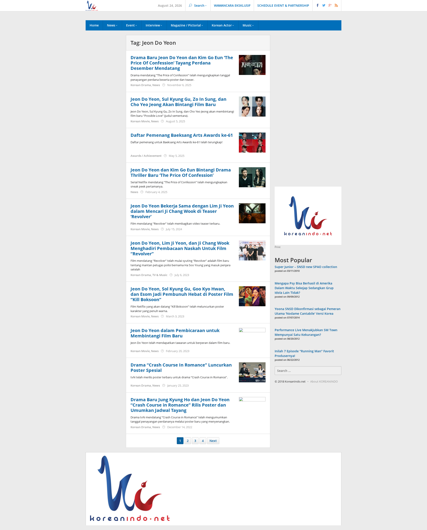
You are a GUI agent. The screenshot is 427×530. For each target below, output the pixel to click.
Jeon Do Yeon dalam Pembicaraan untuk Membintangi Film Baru (175, 333)
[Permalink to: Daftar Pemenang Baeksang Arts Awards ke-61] (252, 142)
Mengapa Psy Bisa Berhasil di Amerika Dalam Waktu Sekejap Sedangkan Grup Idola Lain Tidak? (304, 288)
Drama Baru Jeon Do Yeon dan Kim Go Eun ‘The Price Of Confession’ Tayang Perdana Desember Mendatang (182, 62)
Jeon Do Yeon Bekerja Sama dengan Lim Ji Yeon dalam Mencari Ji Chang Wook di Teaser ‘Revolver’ (182, 211)
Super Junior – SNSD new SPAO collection (306, 267)
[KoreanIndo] (92, 5)
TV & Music (159, 275)
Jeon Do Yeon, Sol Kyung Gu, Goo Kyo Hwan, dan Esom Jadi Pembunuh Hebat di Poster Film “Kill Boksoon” (182, 294)
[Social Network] (327, 5)
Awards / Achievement (146, 156)
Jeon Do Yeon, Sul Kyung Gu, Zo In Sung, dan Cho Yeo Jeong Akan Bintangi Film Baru (178, 101)
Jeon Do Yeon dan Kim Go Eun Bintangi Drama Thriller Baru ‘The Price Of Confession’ (181, 172)
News (156, 85)
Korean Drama (141, 85)
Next (213, 441)
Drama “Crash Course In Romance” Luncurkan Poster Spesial (181, 367)
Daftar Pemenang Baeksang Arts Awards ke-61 (182, 135)
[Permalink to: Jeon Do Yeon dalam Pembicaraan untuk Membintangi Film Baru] (252, 337)
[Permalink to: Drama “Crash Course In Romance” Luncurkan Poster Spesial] (252, 372)
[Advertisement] (103, 111)
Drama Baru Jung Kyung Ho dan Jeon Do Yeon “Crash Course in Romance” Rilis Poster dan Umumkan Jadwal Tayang (180, 405)
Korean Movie (140, 121)
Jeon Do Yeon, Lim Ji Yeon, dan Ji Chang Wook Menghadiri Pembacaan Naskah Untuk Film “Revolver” (180, 248)
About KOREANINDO (324, 381)
